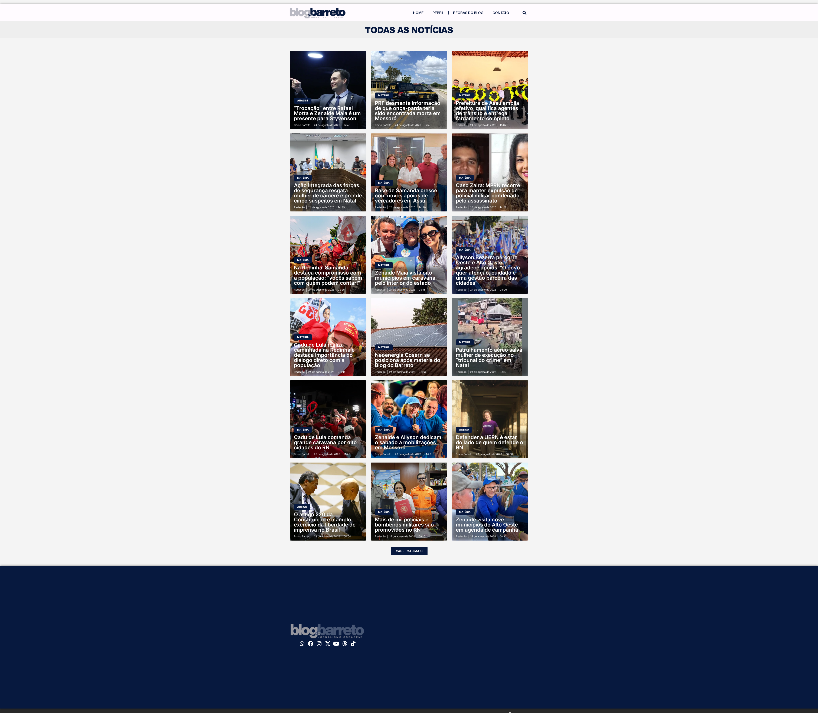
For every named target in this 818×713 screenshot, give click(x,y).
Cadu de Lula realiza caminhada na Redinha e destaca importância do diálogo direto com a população (324, 355)
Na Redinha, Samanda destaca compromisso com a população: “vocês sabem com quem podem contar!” (328, 275)
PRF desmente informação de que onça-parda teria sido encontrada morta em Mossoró (408, 110)
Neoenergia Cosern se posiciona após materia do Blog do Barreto (407, 360)
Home (418, 12)
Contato (501, 12)
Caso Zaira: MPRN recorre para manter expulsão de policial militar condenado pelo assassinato (488, 193)
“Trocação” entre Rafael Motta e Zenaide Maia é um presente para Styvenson (327, 113)
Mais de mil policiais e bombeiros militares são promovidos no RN (404, 524)
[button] (524, 12)
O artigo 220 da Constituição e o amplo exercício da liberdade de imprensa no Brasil (325, 522)
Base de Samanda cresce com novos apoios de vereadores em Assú (406, 195)
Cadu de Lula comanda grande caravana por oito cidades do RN (325, 442)
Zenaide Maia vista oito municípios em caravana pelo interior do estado (405, 278)
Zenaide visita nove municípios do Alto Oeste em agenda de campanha (487, 524)
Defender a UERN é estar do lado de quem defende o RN (489, 442)
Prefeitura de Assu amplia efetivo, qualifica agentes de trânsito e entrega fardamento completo (487, 110)
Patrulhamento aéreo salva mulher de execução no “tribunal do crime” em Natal (489, 357)
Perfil (438, 12)
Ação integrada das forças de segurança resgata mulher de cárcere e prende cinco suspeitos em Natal (328, 193)
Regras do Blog (468, 12)
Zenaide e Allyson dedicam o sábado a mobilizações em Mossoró (408, 442)
